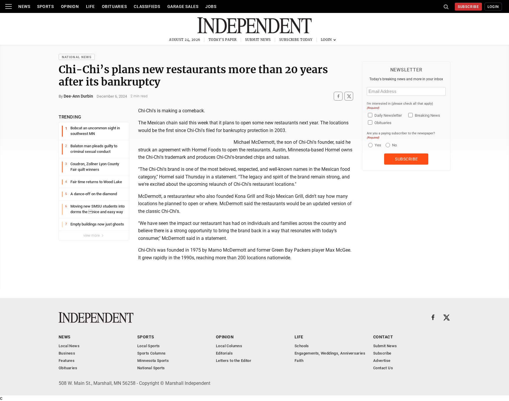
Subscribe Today (296, 40)
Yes (377, 145)
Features (67, 360)
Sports (45, 6)
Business (67, 353)
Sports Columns (151, 353)
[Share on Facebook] (338, 96)
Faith (299, 360)
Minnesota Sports (153, 360)
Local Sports (148, 346)
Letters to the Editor (233, 360)
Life (90, 6)
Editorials (224, 353)
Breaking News (427, 115)
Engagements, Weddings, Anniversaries (330, 353)
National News (77, 57)
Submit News (258, 40)
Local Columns (229, 346)
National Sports (151, 368)
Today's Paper (223, 40)
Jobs (210, 6)
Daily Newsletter (388, 115)
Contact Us (383, 368)
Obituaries (114, 6)
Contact (383, 337)
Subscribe (468, 7)
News (24, 6)
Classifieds (147, 6)
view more (91, 235)
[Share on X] (348, 96)
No (394, 145)
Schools (302, 346)
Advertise (382, 360)
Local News (69, 346)
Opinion (70, 6)
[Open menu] (8, 6)
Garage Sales (183, 6)
